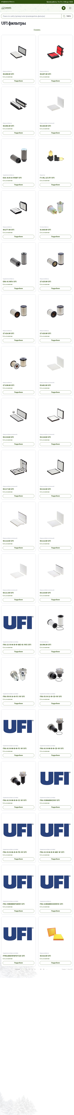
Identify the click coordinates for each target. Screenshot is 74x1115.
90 (43, 969)
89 (40, 969)
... (37, 969)
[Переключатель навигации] (70, 8)
